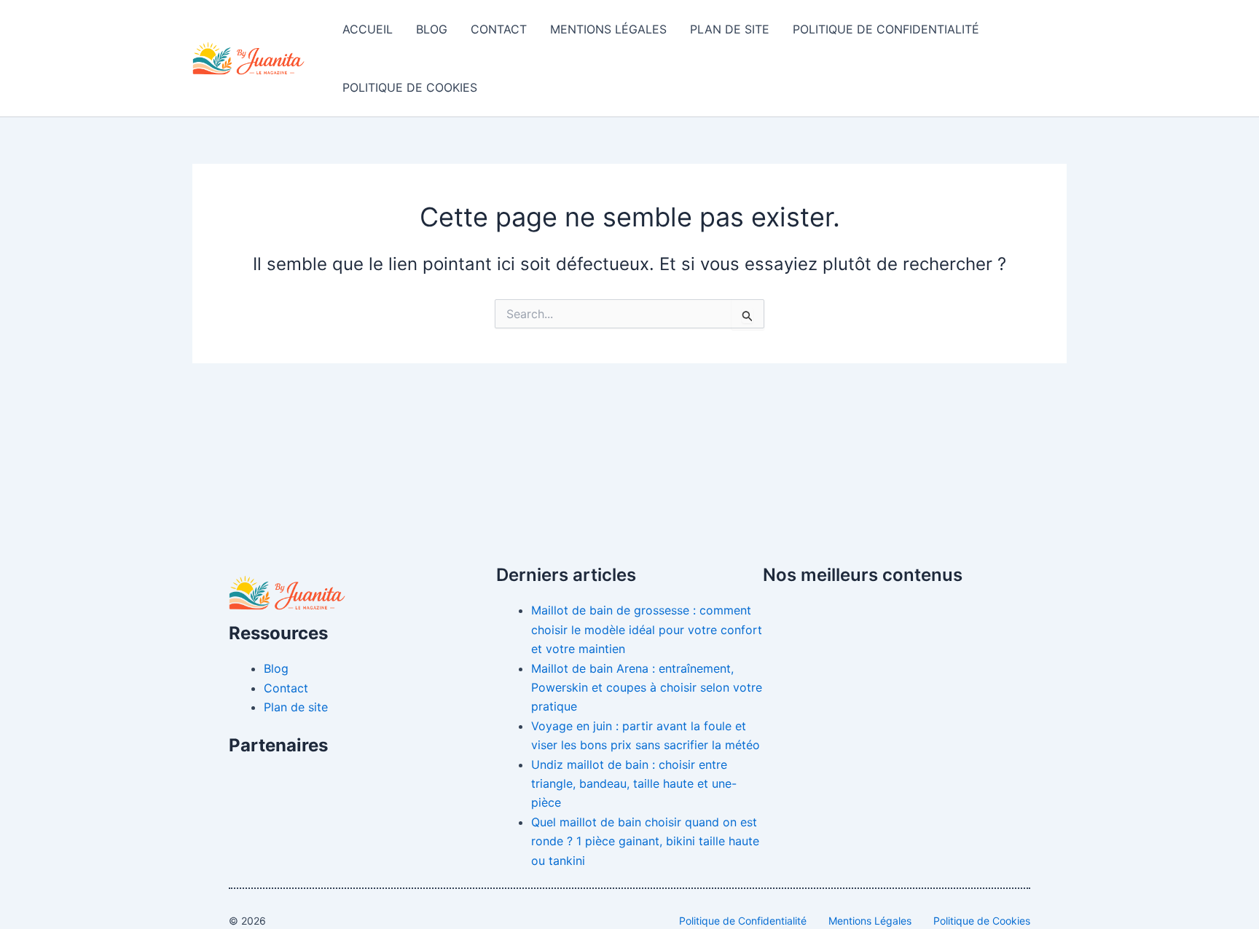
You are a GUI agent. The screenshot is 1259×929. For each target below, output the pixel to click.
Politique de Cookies (409, 87)
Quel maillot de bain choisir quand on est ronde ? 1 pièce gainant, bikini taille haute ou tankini (645, 841)
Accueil (367, 29)
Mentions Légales (608, 29)
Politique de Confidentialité (886, 29)
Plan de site (729, 29)
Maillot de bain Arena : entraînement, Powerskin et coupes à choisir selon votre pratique (646, 687)
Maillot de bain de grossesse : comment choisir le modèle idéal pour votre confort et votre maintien (646, 629)
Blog (431, 29)
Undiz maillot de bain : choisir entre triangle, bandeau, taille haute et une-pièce (634, 783)
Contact (499, 29)
